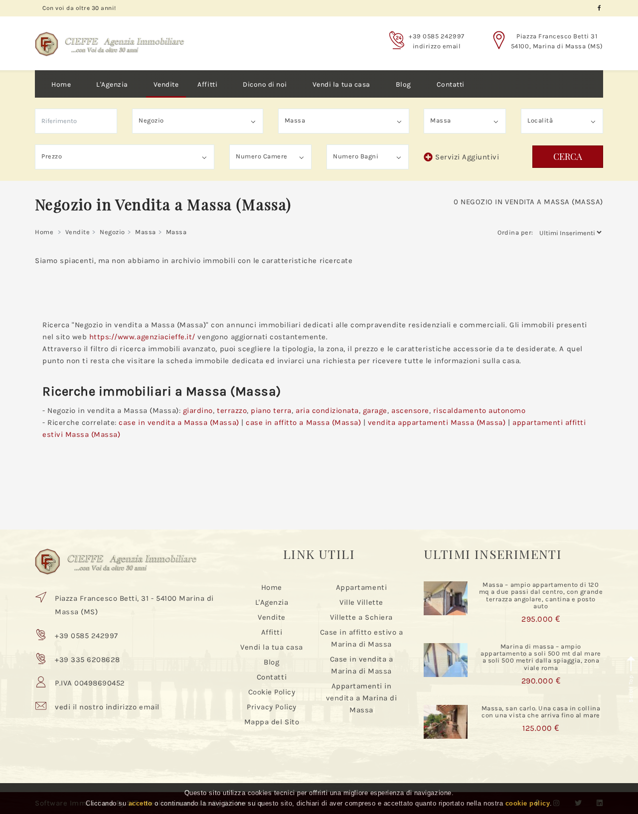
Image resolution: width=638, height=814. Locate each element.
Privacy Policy (271, 706)
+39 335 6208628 (87, 659)
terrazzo (232, 410)
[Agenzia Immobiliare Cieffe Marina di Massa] (109, 36)
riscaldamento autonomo (479, 410)
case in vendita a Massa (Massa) (179, 422)
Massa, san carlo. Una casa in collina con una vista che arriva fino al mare (540, 711)
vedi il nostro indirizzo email (107, 706)
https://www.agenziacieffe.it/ (142, 336)
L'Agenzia (112, 84)
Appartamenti (361, 587)
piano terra (271, 410)
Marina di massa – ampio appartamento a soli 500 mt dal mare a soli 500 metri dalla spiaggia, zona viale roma (540, 657)
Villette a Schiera (361, 617)
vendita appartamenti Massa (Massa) (437, 422)
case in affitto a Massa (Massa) (303, 422)
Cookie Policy (272, 691)
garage (375, 410)
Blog (403, 84)
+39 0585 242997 (437, 36)
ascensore (410, 410)
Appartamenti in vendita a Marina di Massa (361, 697)
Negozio (112, 232)
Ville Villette (361, 602)
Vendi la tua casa (341, 84)
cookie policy (527, 803)
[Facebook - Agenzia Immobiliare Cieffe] (599, 8)
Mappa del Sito (271, 721)
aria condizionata (327, 410)
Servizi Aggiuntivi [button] (467, 156)
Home (61, 84)
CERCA (567, 156)
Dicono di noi (265, 84)
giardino (198, 410)
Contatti (451, 84)
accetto (141, 803)
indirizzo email (437, 46)
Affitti (207, 84)
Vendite (166, 84)
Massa (145, 232)
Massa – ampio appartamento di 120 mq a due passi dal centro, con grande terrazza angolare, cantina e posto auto (541, 595)
